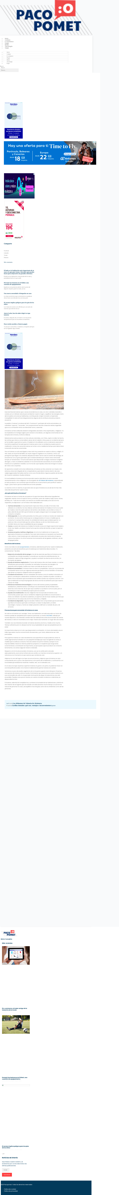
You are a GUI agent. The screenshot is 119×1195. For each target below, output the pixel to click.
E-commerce (9, 42)
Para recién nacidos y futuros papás (15, 324)
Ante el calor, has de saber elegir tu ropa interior (17, 314)
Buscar (2, 66)
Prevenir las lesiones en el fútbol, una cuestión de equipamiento (16, 283)
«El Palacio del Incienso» (46, 480)
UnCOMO (49, 615)
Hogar (7, 43)
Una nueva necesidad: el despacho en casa (17, 293)
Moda (7, 45)
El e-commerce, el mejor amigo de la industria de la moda (14, 1009)
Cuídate (7, 40)
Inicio (6, 38)
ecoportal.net (24, 547)
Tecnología (8, 46)
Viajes (7, 48)
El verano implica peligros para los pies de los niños (19, 303)
